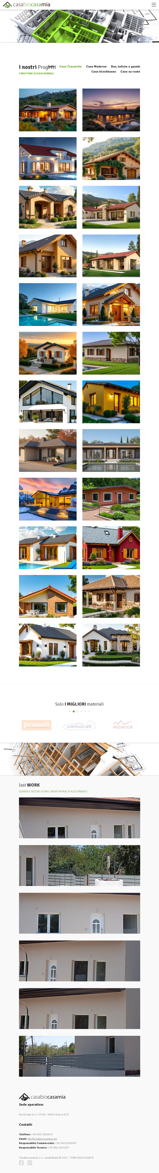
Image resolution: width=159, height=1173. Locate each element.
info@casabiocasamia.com (42, 1139)
